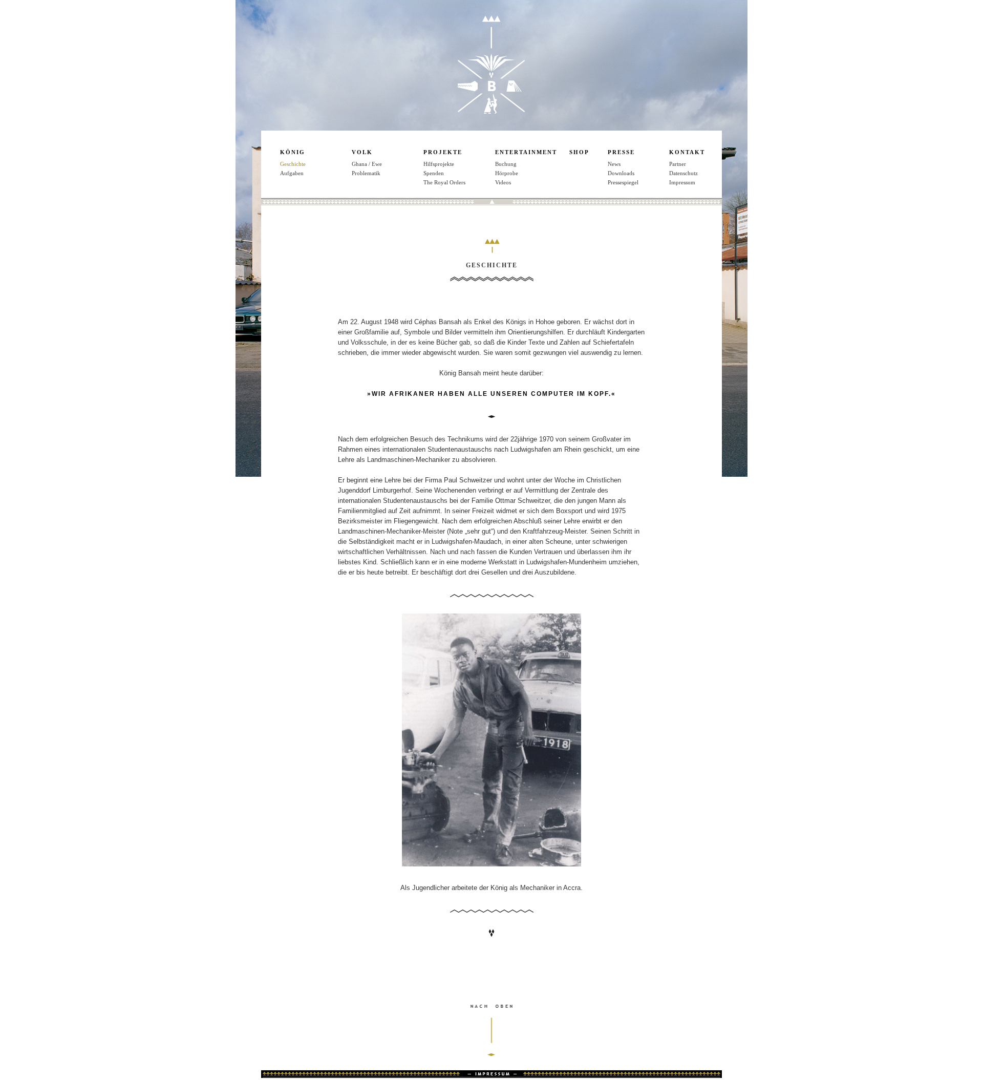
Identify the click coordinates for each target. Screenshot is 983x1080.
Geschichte (293, 164)
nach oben (491, 1041)
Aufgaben (292, 173)
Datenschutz (683, 173)
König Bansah (491, 64)
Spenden (433, 173)
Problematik (366, 173)
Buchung (506, 164)
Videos (503, 182)
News (614, 164)
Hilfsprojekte (438, 164)
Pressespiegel (623, 182)
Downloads (621, 173)
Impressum (682, 182)
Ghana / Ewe (367, 164)
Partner (677, 164)
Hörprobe (506, 173)
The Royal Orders (444, 182)
